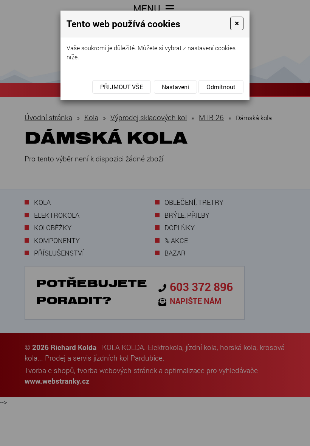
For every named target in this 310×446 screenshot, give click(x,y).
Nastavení (175, 87)
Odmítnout (221, 87)
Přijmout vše (121, 87)
